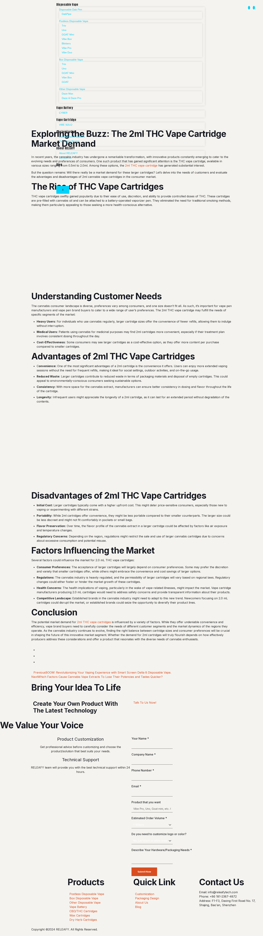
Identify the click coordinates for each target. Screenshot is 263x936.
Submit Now (144, 871)
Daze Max (67, 93)
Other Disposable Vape (72, 89)
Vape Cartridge (66, 120)
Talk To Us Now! (144, 702)
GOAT (65, 82)
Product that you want (146, 802)
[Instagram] (249, 7)
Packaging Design (69, 141)
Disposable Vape (67, 4)
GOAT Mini (68, 34)
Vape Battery (64, 108)
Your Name (140, 738)
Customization (66, 132)
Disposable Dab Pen (70, 9)
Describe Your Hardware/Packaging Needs (162, 850)
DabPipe (66, 14)
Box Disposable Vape (71, 59)
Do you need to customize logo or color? (159, 834)
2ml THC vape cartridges (94, 622)
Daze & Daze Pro (71, 98)
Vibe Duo (67, 52)
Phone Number (143, 770)
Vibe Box (67, 39)
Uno (64, 30)
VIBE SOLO (65, 124)
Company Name (144, 754)
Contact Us (65, 157)
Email (136, 786)
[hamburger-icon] (199, 5)
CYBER (63, 112)
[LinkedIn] (254, 7)
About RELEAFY (65, 148)
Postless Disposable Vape (73, 21)
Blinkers (66, 43)
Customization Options (72, 136)
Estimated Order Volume (149, 818)
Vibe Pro (66, 48)
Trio (64, 25)
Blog (59, 164)
